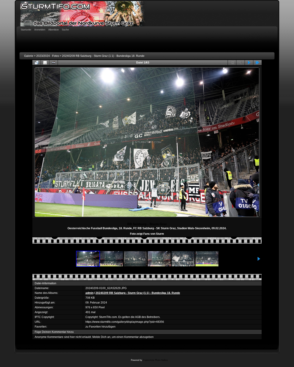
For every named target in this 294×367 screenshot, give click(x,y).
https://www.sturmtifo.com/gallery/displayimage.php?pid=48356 (124, 321)
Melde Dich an (101, 337)
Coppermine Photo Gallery (155, 360)
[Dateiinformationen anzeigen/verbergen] (45, 62)
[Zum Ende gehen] (257, 62)
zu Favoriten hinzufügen (100, 326)
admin (89, 293)
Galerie (28, 56)
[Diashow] (53, 62)
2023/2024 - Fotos (47, 56)
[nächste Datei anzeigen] (249, 62)
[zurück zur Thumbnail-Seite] (36, 62)
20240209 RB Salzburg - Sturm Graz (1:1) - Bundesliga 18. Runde (103, 56)
